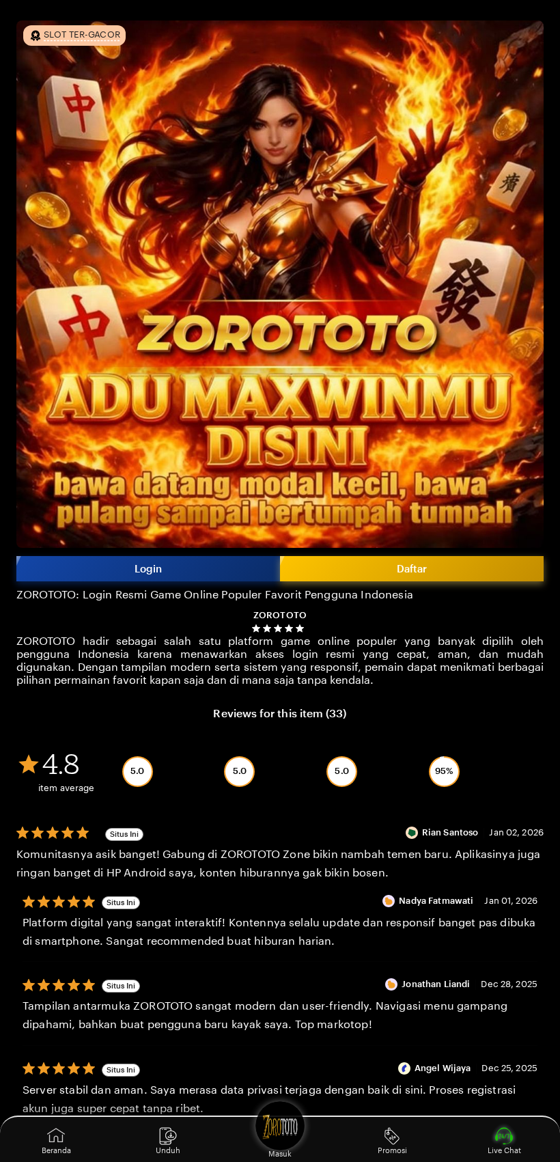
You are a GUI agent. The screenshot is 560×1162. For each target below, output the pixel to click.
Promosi (392, 1150)
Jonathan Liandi (437, 984)
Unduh (168, 1150)
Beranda (56, 1150)
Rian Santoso (451, 832)
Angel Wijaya (444, 1068)
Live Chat (504, 1150)
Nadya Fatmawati (437, 901)
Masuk (280, 1154)
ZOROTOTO (280, 615)
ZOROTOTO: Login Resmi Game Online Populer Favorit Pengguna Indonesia (214, 594)
